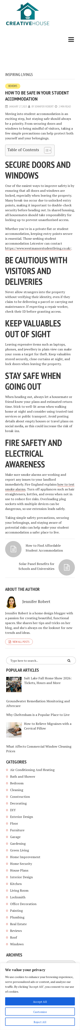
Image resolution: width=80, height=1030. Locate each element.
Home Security (21, 863)
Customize (40, 1012)
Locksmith (17, 897)
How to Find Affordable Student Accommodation (44, 548)
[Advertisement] (27, 49)
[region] (40, 996)
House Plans (19, 870)
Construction (20, 796)
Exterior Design (21, 816)
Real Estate (18, 924)
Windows (17, 944)
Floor (14, 823)
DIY (13, 810)
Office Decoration (23, 904)
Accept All (40, 1002)
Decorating (18, 803)
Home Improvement (25, 857)
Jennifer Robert (44, 106)
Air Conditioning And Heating (32, 770)
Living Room (19, 890)
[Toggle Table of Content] (45, 150)
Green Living (19, 850)
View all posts (21, 642)
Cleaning (16, 790)
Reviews (12, 86)
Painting (16, 910)
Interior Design (21, 877)
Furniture (17, 830)
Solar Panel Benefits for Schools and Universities (36, 566)
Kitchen (16, 883)
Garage (15, 837)
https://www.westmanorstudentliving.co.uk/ (38, 248)
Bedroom (17, 783)
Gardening (18, 843)
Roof (13, 937)
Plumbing (17, 917)
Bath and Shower (22, 776)
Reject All (40, 1022)
